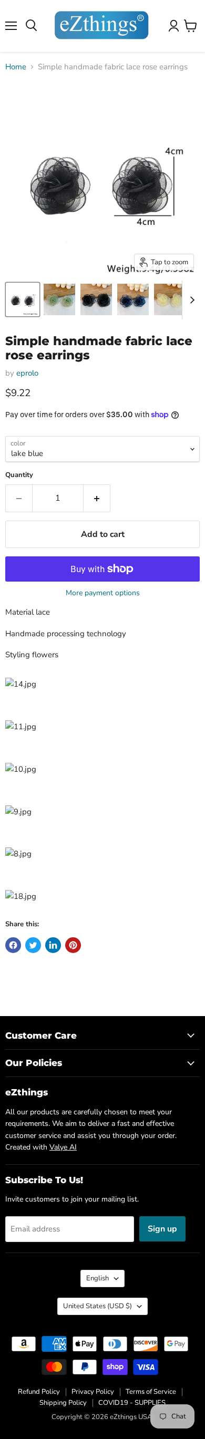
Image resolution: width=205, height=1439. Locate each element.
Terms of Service (151, 1391)
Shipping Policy (63, 1402)
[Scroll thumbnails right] (190, 300)
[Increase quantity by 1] (97, 498)
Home (15, 67)
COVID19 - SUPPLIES (132, 1402)
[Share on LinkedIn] (53, 945)
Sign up (162, 1229)
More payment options (103, 593)
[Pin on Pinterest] (73, 945)
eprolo (27, 373)
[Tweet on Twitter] (33, 945)
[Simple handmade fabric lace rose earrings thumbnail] (22, 299)
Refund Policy (39, 1391)
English (97, 1278)
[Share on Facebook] (13, 945)
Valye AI (63, 1147)
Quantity (19, 475)
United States (97, 1306)
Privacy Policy (92, 1391)
